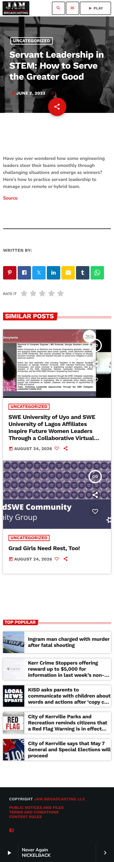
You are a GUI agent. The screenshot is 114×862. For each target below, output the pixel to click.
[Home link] (15, 8)
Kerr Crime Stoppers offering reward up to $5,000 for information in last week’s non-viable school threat (66, 672)
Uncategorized (31, 40)
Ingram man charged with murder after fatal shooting (69, 642)
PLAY (95, 8)
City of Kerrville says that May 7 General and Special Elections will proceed (69, 750)
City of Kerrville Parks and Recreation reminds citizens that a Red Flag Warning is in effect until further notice (67, 726)
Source (10, 198)
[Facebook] (11, 830)
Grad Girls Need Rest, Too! (44, 548)
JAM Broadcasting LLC (59, 799)
